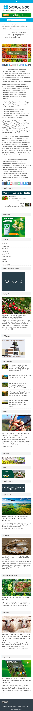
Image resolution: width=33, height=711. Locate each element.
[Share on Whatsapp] (19, 65)
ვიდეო (5, 411)
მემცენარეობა (6, 253)
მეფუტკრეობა (5, 259)
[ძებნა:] (16, 20)
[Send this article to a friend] (13, 65)
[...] (12, 329)
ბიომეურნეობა (7, 361)
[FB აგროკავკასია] (16, 1)
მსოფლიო (6, 612)
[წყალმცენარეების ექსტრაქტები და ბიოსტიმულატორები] (5, 377)
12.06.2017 (5, 41)
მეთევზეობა (5, 251)
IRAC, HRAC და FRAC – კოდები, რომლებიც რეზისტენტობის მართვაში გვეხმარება (16, 680)
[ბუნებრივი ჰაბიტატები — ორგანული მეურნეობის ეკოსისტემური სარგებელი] (5, 384)
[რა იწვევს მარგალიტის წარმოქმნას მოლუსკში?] (16, 546)
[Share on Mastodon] (21, 65)
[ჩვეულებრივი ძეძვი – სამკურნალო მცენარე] (16, 587)
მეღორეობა (5, 261)
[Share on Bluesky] (27, 65)
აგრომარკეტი (7, 657)
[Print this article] (16, 65)
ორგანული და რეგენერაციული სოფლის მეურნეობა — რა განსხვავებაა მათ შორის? (20, 393)
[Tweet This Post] (5, 65)
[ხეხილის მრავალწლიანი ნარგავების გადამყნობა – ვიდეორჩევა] (16, 423)
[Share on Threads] (29, 65)
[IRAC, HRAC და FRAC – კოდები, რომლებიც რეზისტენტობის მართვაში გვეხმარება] (16, 668)
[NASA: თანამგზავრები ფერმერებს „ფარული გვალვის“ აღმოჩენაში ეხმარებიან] (16, 506)
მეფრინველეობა (6, 256)
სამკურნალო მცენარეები (10, 575)
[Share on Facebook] (3, 65)
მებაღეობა (5, 243)
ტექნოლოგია (7, 494)
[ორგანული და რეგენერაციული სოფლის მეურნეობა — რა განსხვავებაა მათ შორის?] (5, 393)
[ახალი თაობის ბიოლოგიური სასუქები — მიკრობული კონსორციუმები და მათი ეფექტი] (5, 402)
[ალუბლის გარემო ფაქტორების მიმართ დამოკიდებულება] (16, 305)
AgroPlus (6, 535)
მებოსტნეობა (5, 246)
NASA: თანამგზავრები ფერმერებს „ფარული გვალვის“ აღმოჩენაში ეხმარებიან (15, 518)
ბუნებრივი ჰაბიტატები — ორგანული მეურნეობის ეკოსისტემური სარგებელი (18, 385)
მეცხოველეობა (6, 264)
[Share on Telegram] (24, 65)
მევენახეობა (5, 248)
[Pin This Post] (11, 65)
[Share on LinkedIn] (8, 65)
